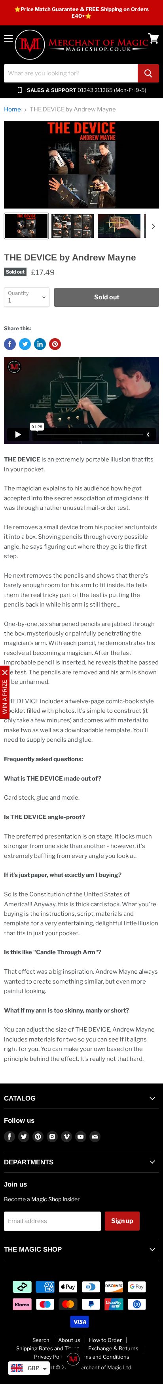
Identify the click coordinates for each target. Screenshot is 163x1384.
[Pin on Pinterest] (55, 344)
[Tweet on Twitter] (25, 344)
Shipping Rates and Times (48, 1348)
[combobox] (71, 73)
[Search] (148, 73)
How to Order (105, 1340)
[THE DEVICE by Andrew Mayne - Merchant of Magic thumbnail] (26, 226)
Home (12, 109)
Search (40, 1340)
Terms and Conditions (102, 1356)
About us (69, 1340)
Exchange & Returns (113, 1348)
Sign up (122, 1221)
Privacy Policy (50, 1356)
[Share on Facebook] (10, 344)
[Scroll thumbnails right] (152, 226)
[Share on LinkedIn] (40, 344)
